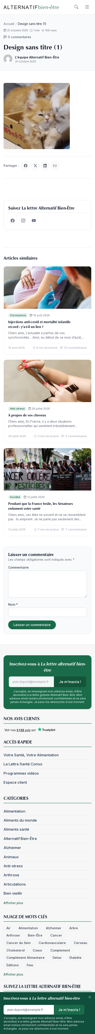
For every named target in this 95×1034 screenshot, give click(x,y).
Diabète (75, 957)
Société (15, 497)
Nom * (13, 604)
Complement (60, 950)
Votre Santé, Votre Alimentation (31, 755)
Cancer (56, 935)
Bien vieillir (13, 893)
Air (8, 928)
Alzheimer (12, 847)
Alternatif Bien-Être (20, 838)
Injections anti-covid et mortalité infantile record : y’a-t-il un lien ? (39, 324)
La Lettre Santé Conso (23, 764)
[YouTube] (33, 220)
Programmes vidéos (21, 773)
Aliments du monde (20, 820)
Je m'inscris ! (70, 682)
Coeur (37, 950)
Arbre (73, 928)
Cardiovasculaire (52, 943)
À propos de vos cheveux (27, 415)
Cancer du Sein (18, 943)
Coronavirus (18, 315)
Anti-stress (17, 408)
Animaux (11, 857)
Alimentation (14, 811)
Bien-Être (35, 935)
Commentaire (18, 567)
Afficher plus (13, 903)
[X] (35, 166)
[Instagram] (23, 220)
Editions (12, 965)
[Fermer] (89, 997)
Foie (30, 965)
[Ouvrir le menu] (87, 7)
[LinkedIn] (45, 166)
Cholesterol (15, 950)
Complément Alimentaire (25, 957)
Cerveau (80, 943)
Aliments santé (16, 829)
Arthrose (11, 875)
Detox (57, 957)
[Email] (55, 166)
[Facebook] (26, 166)
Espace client (15, 782)
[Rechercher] (76, 7)
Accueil (9, 24)
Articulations (15, 884)
